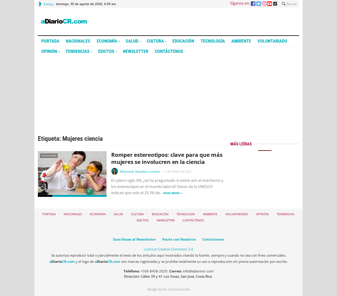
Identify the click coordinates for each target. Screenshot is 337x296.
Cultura (155, 41)
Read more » (172, 193)
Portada (50, 41)
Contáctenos (169, 51)
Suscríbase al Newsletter (134, 239)
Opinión (49, 51)
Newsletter (135, 51)
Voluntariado (272, 41)
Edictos (106, 51)
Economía (107, 41)
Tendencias (78, 51)
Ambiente (241, 41)
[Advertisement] (168, 91)
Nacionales (78, 41)
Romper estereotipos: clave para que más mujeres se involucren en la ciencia (167, 158)
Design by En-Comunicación (168, 289)
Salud (132, 41)
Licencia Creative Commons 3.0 (168, 249)
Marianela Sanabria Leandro (140, 171)
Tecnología (213, 41)
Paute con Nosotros (179, 239)
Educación (183, 41)
